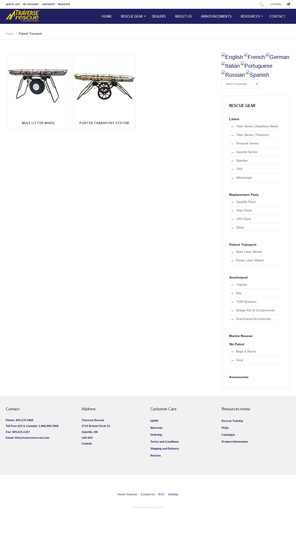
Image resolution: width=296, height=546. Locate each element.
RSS (161, 494)
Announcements (216, 16)
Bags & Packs (246, 351)
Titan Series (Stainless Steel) (257, 126)
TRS (239, 169)
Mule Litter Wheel (39, 123)
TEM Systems (246, 302)
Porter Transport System (104, 123)
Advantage (244, 177)
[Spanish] (257, 74)
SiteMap (173, 494)
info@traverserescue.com (32, 437)
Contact (277, 16)
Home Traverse (127, 494)
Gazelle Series (246, 152)
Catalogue (228, 434)
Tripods (241, 284)
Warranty (156, 427)
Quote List (13, 4)
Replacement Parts (244, 194)
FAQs (225, 427)
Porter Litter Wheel (250, 260)
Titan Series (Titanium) (252, 135)
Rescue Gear (132, 16)
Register (64, 4)
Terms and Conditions (164, 441)
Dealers (159, 16)
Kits (238, 293)
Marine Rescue (241, 336)
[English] (232, 57)
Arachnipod (238, 277)
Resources (250, 16)
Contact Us (148, 494)
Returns (155, 455)
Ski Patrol (236, 344)
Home (107, 16)
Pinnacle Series (247, 143)
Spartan (242, 160)
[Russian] (233, 74)
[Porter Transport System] (104, 86)
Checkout (48, 4)
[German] (277, 57)
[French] (254, 57)
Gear (240, 360)
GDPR (154, 421)
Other (240, 227)
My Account (31, 4)
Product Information (235, 441)
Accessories (239, 377)
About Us (183, 16)
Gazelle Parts (246, 202)
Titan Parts (244, 210)
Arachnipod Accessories (253, 319)
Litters (234, 119)
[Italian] (231, 65)
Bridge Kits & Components (255, 310)
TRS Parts (243, 219)
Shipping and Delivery (164, 448)
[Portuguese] (256, 65)
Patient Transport (242, 244)
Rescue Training (232, 421)
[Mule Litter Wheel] (39, 86)
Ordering (156, 434)
